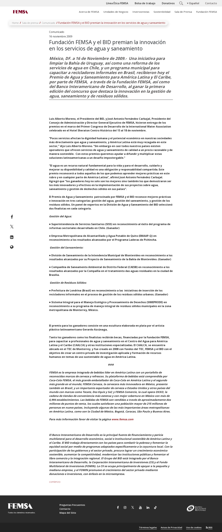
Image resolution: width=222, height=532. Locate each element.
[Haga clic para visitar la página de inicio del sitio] (20, 12)
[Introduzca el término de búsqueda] (180, 2)
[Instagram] (125, 507)
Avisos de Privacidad (171, 527)
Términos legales (148, 527)
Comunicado (48, 22)
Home (15, 22)
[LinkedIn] (11, 237)
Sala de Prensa (183, 11)
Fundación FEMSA (206, 11)
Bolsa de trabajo (145, 3)
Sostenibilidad (162, 11)
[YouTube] (140, 507)
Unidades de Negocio (115, 11)
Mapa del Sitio (67, 512)
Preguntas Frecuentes (72, 504)
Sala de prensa (30, 22)
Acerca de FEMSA (89, 11)
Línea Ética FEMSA (117, 3)
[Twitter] (11, 227)
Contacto (211, 3)
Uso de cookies (194, 527)
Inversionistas (140, 11)
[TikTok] (155, 507)
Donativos (168, 3)
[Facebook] (11, 216)
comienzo (54, 482)
